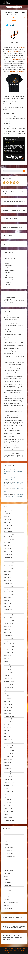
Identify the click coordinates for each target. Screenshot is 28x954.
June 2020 (6, 695)
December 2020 (8, 678)
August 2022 (7, 626)
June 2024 (6, 577)
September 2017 (8, 791)
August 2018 (7, 759)
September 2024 (8, 568)
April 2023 (6, 606)
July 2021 (6, 658)
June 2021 (6, 661)
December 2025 (8, 531)
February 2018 (7, 776)
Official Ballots (7, 873)
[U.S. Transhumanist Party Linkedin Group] (11, 182)
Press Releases (7, 885)
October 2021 (7, 649)
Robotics (7, 263)
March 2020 (7, 704)
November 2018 (8, 750)
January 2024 (7, 589)
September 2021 (8, 652)
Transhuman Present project (16, 71)
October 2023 (7, 591)
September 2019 (8, 721)
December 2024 (8, 560)
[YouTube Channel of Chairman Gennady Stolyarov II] (14, 182)
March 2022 (7, 635)
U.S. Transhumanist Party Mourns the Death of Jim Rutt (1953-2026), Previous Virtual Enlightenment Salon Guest (14, 362)
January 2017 (7, 814)
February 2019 (7, 742)
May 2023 (6, 603)
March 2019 (7, 739)
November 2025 (8, 534)
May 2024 (6, 580)
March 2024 (7, 583)
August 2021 (7, 655)
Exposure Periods (8, 853)
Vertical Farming (9, 277)
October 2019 (7, 719)
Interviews (6, 867)
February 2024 (7, 586)
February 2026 (7, 525)
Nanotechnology (9, 267)
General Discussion (8, 859)
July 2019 (6, 727)
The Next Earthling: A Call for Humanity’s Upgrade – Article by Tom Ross (13, 411)
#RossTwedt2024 (8, 302)
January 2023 (7, 615)
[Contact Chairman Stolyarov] (17, 182)
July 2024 (6, 574)
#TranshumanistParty (9, 299)
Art (5, 838)
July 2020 (6, 693)
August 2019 (7, 724)
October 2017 (7, 788)
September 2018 (8, 756)
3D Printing (7, 272)
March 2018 (7, 774)
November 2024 (8, 563)
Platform (6, 879)
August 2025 (7, 542)
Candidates (7, 841)
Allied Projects (7, 833)
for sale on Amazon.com (12, 51)
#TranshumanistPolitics (10, 300)
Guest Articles (7, 862)
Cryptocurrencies (9, 275)
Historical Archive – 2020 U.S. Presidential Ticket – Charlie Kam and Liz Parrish (14, 926)
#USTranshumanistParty (10, 297)
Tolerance (6, 899)
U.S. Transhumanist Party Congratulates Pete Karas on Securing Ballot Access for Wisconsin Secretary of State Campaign (14, 344)
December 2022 (8, 617)
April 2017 (6, 805)
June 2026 (6, 516)
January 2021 (7, 675)
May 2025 (6, 548)
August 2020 (7, 690)
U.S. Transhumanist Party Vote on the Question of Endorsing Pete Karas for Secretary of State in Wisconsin (13, 386)
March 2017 (7, 808)
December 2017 (8, 782)
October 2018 (7, 753)
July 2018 (6, 762)
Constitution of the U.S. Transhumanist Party (13, 192)
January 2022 (7, 641)
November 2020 (8, 681)
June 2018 (6, 765)
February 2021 (7, 672)
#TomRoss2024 (20, 300)
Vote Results (7, 905)
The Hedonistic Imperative (15, 59)
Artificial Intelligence (10, 258)
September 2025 (8, 539)
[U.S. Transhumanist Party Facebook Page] (4, 182)
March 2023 (7, 609)
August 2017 (7, 794)
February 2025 (7, 554)
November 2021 (8, 646)
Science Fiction (7, 893)
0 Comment (14, 18)
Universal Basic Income (10, 279)
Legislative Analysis (9, 870)
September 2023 (8, 594)
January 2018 (7, 779)
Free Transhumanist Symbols (10, 218)
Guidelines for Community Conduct (12, 227)
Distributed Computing (9, 850)
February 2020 (7, 707)
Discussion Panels (8, 847)
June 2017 (6, 800)
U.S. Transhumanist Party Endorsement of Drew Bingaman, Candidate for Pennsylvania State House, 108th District (14, 392)
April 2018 (6, 771)
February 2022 (7, 638)
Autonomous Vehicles (10, 270)
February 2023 (7, 612)
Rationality (7, 284)
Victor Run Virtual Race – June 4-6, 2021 (13, 917)
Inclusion (6, 865)
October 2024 (7, 565)
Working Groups (8, 908)
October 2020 (7, 684)
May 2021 (6, 664)
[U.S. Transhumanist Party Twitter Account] (7, 182)
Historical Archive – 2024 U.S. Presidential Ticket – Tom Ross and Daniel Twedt (12, 937)
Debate (6, 844)
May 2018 (6, 768)
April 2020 (6, 701)
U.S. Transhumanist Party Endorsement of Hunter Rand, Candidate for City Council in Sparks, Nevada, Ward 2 (13, 447)
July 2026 (6, 513)
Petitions (6, 876)
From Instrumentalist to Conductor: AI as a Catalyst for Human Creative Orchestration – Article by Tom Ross (14, 441)
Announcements (8, 836)
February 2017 (7, 811)
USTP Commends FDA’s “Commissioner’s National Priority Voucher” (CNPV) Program (12, 317)
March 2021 (7, 669)
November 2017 (8, 785)
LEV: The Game (7, 244)
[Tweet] (7, 25)
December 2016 (8, 817)
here (10, 98)
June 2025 (6, 545)
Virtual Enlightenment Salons (11, 902)
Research (6, 888)
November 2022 (8, 620)
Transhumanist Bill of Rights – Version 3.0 (14, 201)
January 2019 (7, 745)
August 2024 (7, 571)
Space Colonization (9, 260)
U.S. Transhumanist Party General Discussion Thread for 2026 (13, 471)
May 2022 (6, 632)
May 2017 (6, 802)
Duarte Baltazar (18, 17)
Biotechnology (8, 265)
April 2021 (6, 667)
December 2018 (8, 748)
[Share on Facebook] (4, 25)
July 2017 (6, 797)
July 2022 (6, 629)
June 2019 (6, 730)
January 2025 (7, 557)
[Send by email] (10, 25)
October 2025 (7, 536)
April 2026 (6, 522)
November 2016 (8, 820)
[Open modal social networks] (13, 25)
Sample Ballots (7, 890)
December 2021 (8, 643)
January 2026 (7, 528)
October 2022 (7, 623)
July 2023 (6, 600)
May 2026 (6, 519)
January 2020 (7, 710)
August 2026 (7, 511)
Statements (7, 896)
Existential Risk (8, 282)
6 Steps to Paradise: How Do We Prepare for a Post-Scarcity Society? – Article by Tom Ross (13, 435)
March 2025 (7, 551)
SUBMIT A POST (7, 235)
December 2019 (8, 713)
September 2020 (8, 687)
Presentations (7, 882)
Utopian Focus (21, 47)
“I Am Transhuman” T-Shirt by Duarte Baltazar (14, 13)
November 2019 (8, 716)
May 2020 (6, 698)
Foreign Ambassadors (9, 856)
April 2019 (6, 736)
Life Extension (8, 256)
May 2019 (6, 733)
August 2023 (7, 597)
